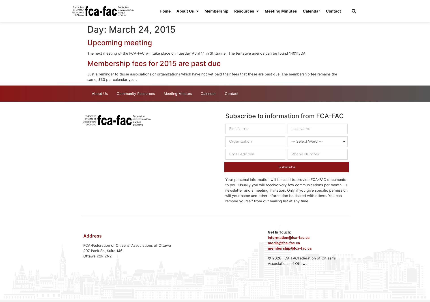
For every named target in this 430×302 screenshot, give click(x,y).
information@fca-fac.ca (289, 237)
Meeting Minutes (281, 11)
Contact (333, 11)
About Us (185, 11)
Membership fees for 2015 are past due (154, 63)
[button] (353, 11)
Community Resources (136, 93)
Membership (216, 11)
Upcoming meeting (119, 42)
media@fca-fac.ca (284, 243)
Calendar (311, 11)
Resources (244, 11)
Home (165, 11)
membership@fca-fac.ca (290, 248)
